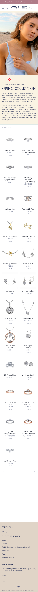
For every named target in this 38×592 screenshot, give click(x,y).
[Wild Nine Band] (10, 140)
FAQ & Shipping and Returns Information (16, 547)
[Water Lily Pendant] (10, 226)
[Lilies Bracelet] (28, 253)
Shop (4, 540)
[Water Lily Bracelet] (10, 253)
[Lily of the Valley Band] (10, 392)
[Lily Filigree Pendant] (28, 335)
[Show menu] (3, 7)
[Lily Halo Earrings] (28, 280)
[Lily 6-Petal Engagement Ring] (28, 421)
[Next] (30, 472)
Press (3, 554)
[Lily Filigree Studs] (28, 364)
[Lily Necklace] (28, 308)
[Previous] (7, 472)
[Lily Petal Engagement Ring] (10, 421)
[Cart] (35, 7)
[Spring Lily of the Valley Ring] (28, 392)
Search (4, 544)
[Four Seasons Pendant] (10, 335)
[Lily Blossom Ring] (10, 450)
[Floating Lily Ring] (28, 198)
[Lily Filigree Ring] (10, 364)
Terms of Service (8, 557)
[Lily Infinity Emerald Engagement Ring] (28, 167)
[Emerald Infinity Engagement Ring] (10, 167)
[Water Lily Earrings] (28, 226)
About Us (5, 551)
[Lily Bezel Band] (10, 198)
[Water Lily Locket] (10, 308)
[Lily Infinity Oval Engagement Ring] (28, 140)
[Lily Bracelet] (10, 280)
